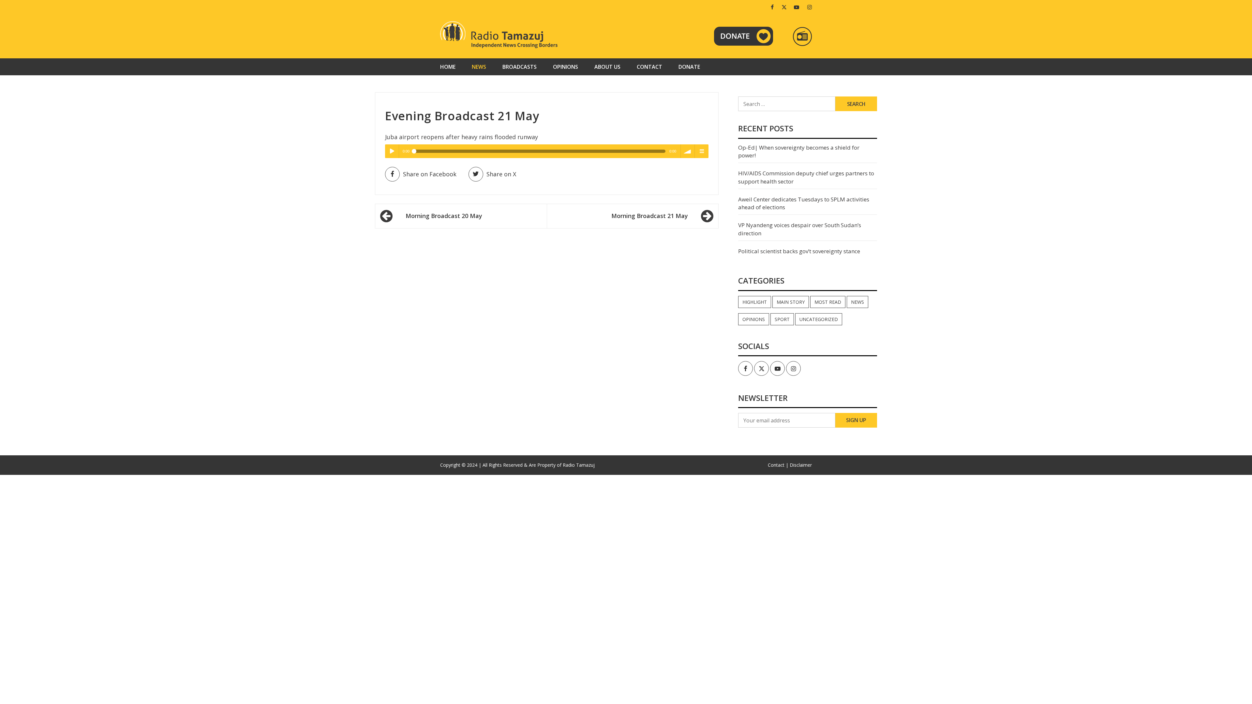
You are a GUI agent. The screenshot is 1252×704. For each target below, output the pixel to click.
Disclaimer (801, 465)
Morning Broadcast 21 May (649, 216)
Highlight (754, 302)
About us (607, 66)
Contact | (778, 465)
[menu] (701, 151)
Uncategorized (818, 319)
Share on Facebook (429, 174)
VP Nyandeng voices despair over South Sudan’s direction (799, 229)
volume (687, 151)
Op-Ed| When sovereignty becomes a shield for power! (798, 151)
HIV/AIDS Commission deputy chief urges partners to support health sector (806, 177)
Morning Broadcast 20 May (444, 216)
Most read (827, 302)
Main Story (791, 302)
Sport (782, 319)
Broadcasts (519, 66)
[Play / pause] (392, 151)
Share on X (501, 174)
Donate (689, 66)
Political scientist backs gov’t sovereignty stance (799, 251)
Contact (649, 66)
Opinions (565, 66)
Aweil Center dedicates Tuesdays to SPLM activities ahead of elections (803, 203)
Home (447, 66)
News (479, 66)
